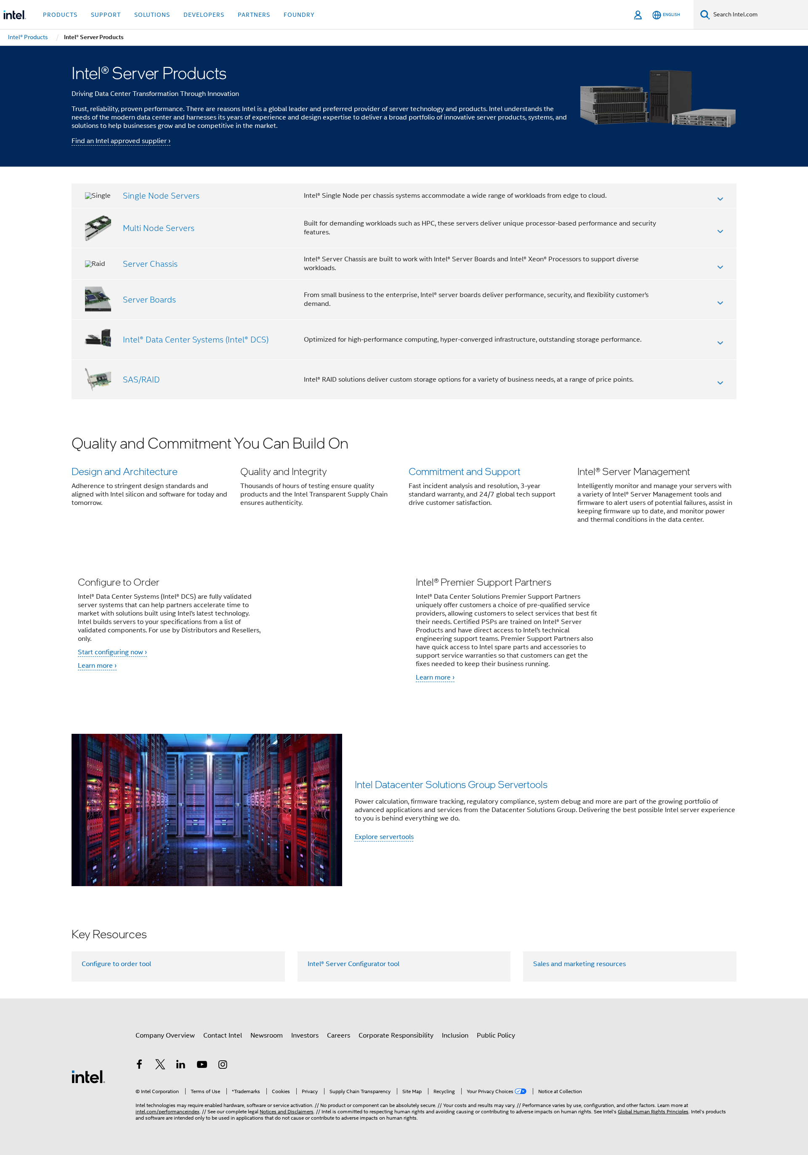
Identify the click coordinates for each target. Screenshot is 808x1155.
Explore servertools (384, 837)
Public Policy (496, 1035)
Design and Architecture (125, 471)
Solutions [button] (152, 15)
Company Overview (165, 1035)
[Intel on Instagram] (222, 1065)
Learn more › (97, 665)
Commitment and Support (465, 471)
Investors (305, 1035)
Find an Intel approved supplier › (121, 141)
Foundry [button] (299, 15)
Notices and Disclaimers (287, 1111)
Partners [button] (254, 15)
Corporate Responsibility (396, 1035)
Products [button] (60, 15)
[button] (404, 484)
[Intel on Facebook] (139, 1065)
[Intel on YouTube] (202, 1065)
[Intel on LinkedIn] (181, 1065)
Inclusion (455, 1035)
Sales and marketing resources (579, 964)
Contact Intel (222, 1035)
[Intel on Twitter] (160, 1065)
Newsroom (266, 1035)
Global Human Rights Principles (653, 1111)
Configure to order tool (116, 964)
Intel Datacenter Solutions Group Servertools (451, 784)
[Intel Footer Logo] (88, 1076)
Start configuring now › (112, 652)
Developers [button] (203, 15)
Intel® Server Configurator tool (353, 964)
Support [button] (106, 15)
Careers (338, 1035)
